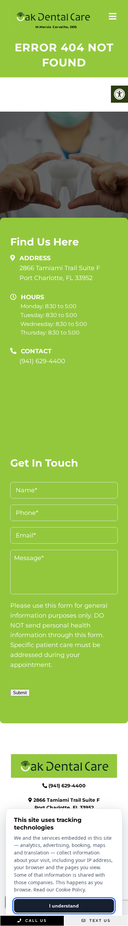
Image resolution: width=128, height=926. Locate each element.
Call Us (35, 920)
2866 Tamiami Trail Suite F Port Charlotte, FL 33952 (59, 273)
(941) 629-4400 (42, 361)
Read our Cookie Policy (59, 889)
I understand (64, 906)
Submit (20, 692)
